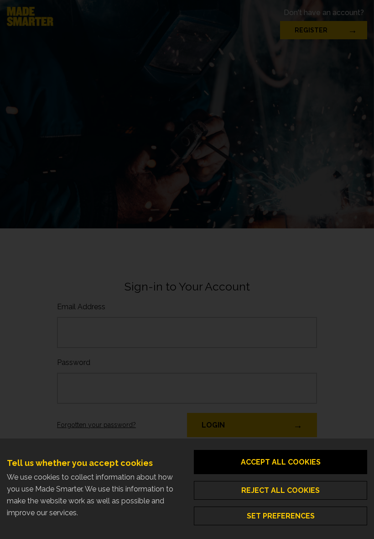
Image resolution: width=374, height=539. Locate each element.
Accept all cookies (281, 462)
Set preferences (281, 516)
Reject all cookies (280, 490)
